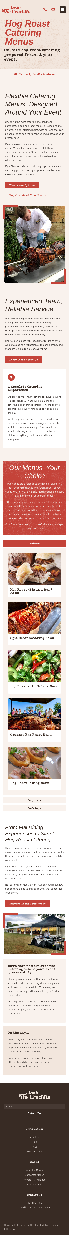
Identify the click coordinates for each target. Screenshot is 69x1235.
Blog (34, 1141)
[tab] (34, 543)
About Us (34, 1136)
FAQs (34, 1146)
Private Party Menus (34, 1179)
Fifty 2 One (10, 1228)
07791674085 (34, 1202)
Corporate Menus (34, 1174)
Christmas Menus (34, 1184)
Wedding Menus (34, 1169)
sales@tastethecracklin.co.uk (34, 1206)
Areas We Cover (34, 1151)
